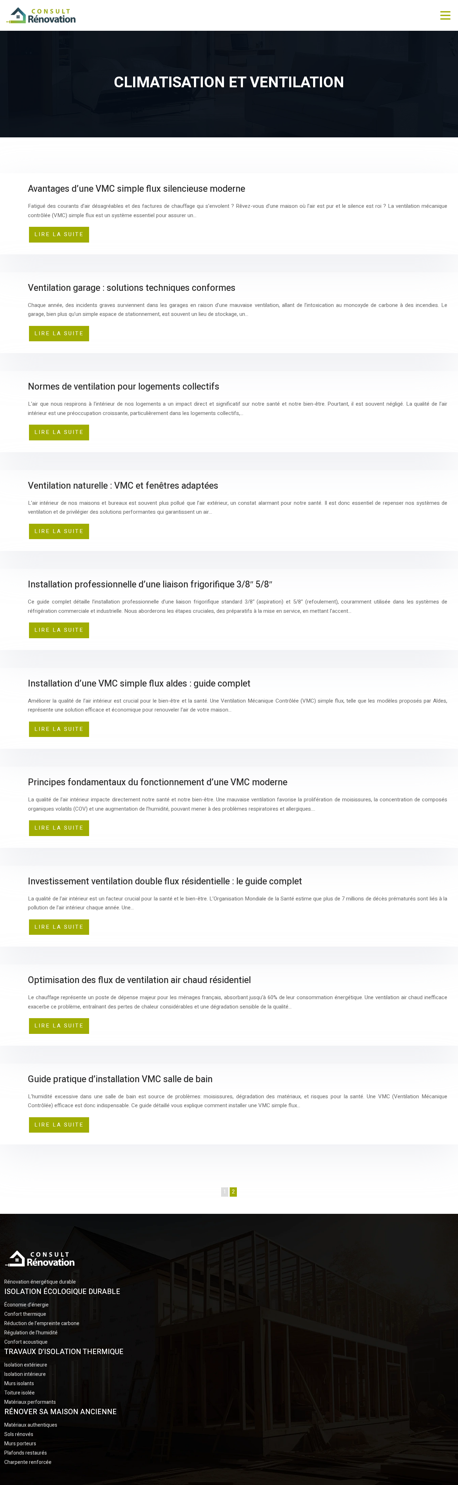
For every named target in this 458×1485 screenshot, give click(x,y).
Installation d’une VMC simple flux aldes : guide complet (139, 683)
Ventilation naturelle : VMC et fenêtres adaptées (123, 486)
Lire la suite (59, 234)
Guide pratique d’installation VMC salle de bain (120, 1079)
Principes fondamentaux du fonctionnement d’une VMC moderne (157, 782)
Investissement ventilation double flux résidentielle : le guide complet (165, 881)
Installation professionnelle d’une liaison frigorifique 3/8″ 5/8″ (150, 584)
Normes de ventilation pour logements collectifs (123, 387)
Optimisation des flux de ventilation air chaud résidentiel (139, 980)
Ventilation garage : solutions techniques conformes (131, 288)
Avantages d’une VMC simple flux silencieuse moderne (136, 189)
